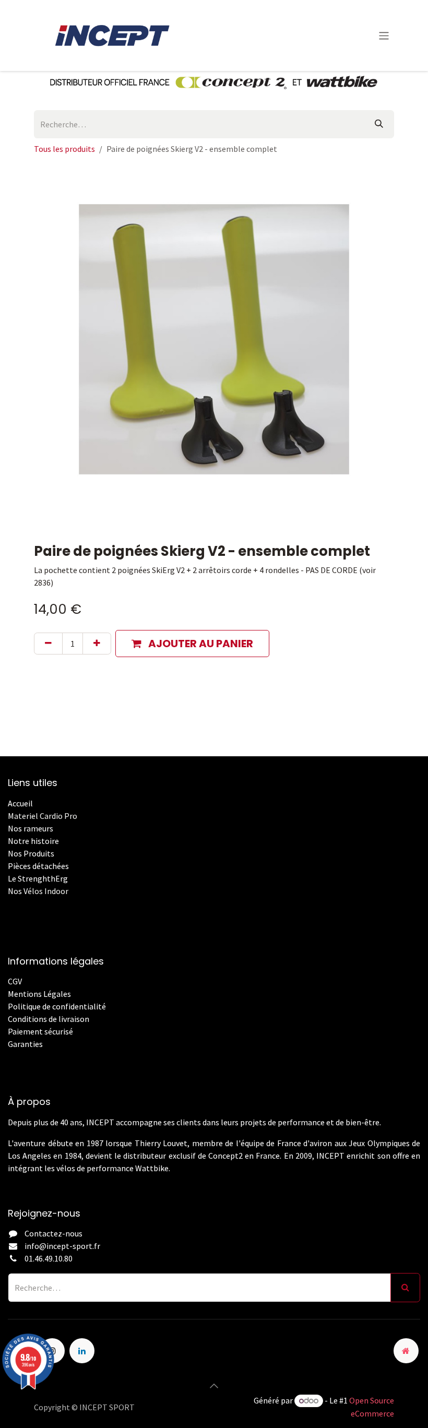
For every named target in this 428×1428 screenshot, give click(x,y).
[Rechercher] (379, 124)
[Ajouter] (96, 643)
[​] (8, 1056)
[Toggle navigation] (384, 35)
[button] (192, 643)
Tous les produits (64, 149)
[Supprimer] (48, 643)
